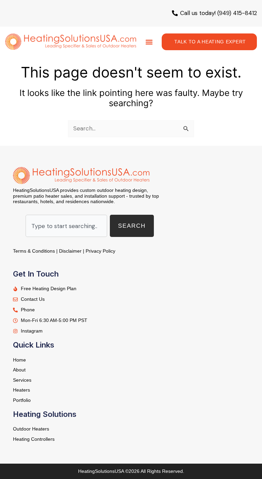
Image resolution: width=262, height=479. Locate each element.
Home (19, 360)
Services (22, 380)
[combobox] (66, 226)
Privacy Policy (100, 251)
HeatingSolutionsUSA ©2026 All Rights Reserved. (131, 471)
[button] (149, 41)
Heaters (21, 390)
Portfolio (22, 400)
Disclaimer (70, 251)
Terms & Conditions (34, 251)
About (19, 369)
